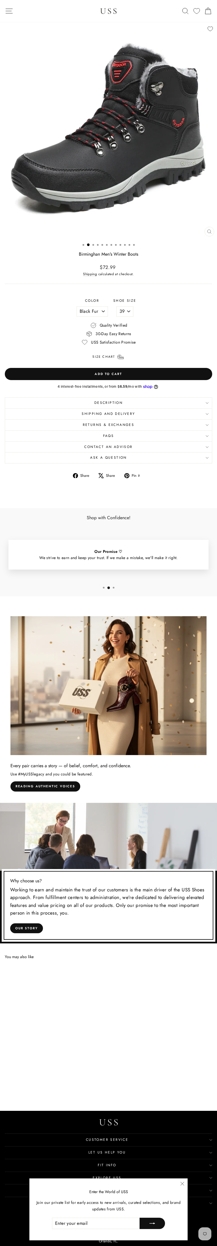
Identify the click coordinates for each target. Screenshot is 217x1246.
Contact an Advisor (108, 446)
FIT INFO (107, 1165)
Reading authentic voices (45, 786)
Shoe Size (124, 300)
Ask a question (108, 457)
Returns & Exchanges (108, 424)
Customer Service (107, 1139)
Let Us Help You (107, 1152)
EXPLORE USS (107, 1177)
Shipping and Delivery (108, 413)
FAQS (108, 435)
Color (92, 300)
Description (108, 402)
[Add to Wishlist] (210, 29)
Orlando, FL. (108, 1241)
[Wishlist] (196, 11)
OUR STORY (26, 928)
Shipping (90, 273)
